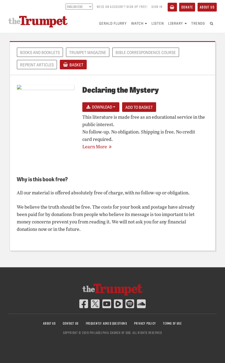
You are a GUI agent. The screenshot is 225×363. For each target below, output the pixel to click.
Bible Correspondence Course (146, 52)
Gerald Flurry (113, 23)
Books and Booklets (40, 52)
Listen (157, 23)
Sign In (156, 6)
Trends (198, 23)
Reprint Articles (37, 64)
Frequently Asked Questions (106, 323)
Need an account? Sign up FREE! (122, 6)
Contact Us (70, 323)
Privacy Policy (145, 323)
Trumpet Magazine (87, 52)
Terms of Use (172, 323)
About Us (207, 7)
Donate (187, 7)
